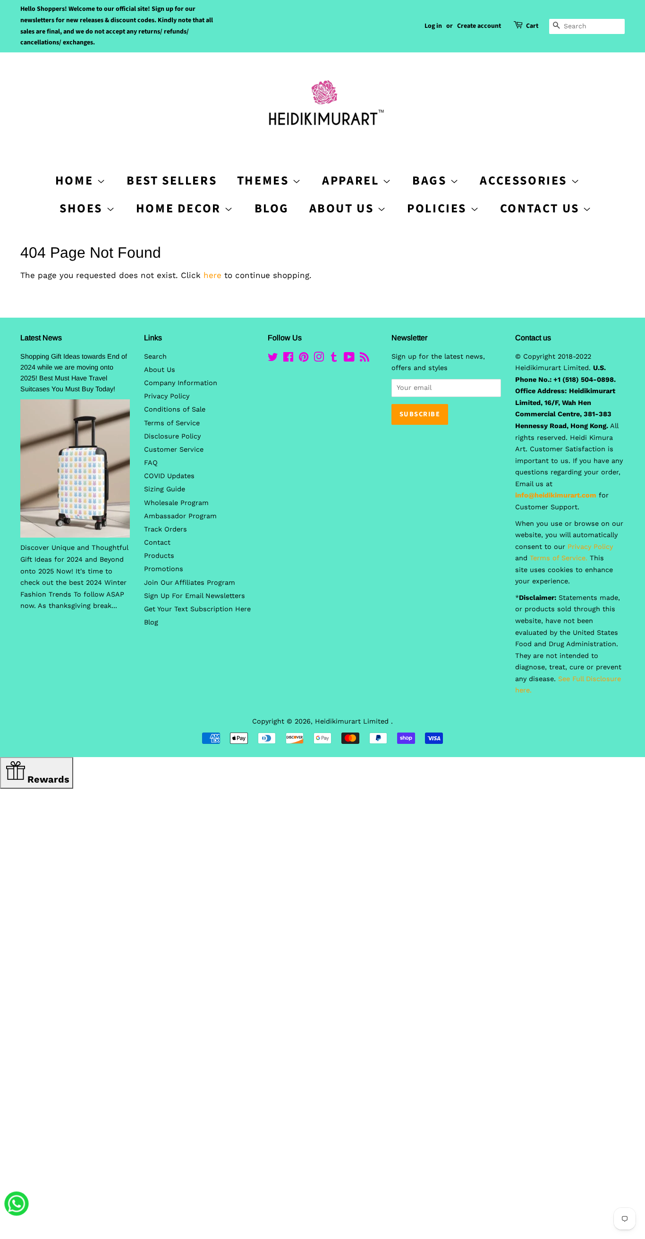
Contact (157, 543)
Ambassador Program (180, 516)
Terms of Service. (558, 558)
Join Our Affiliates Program (189, 583)
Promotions (163, 569)
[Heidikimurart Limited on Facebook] (288, 359)
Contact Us (541, 208)
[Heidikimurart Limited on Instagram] (319, 359)
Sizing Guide (164, 489)
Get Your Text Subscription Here (197, 609)
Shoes (82, 208)
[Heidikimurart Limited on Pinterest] (303, 359)
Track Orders (165, 529)
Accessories (525, 180)
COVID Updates (169, 476)
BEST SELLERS (172, 180)
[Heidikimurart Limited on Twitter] (273, 359)
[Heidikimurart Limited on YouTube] (349, 359)
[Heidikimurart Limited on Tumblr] (334, 359)
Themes (264, 180)
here (212, 275)
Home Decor (180, 208)
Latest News (41, 338)
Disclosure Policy (172, 436)
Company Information (180, 383)
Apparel (352, 180)
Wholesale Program (176, 503)
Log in (433, 26)
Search (155, 357)
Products (159, 556)
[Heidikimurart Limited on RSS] (364, 359)
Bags (431, 180)
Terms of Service (172, 423)
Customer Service (174, 450)
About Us (343, 208)
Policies (438, 208)
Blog (272, 208)
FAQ (151, 463)
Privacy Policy (166, 396)
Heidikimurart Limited (353, 721)
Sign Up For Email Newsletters (194, 596)
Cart (532, 26)
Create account (479, 26)
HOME (76, 180)
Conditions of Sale (174, 409)
